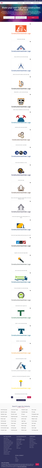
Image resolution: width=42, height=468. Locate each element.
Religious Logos (34, 418)
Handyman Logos (24, 409)
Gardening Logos (14, 430)
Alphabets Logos (4, 414)
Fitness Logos (13, 423)
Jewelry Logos (23, 418)
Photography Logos (35, 414)
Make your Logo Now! (21, 400)
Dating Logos (13, 411)
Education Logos (14, 414)
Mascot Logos (23, 425)
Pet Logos (33, 411)
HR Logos (23, 414)
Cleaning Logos (3, 423)
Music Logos (34, 409)
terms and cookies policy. (22, 466)
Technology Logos (35, 430)
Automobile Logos (4, 416)
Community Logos (4, 425)
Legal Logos (23, 421)
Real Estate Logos (35, 416)
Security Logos (34, 421)
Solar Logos (34, 423)
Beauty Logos (3, 418)
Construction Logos (14, 409)
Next (29, 397)
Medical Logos (23, 430)
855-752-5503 (32, 0)
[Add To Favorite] (30, 23)
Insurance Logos (24, 416)
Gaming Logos (13, 427)
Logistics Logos (24, 423)
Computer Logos (4, 430)
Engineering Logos (14, 416)
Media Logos (23, 427)
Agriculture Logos (4, 411)
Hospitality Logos (24, 411)
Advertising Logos (4, 409)
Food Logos (13, 425)
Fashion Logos (13, 418)
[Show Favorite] (35, 1)
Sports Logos (34, 427)
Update (33, 17)
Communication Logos (5, 427)
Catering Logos (3, 421)
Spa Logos (33, 425)
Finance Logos (13, 421)
